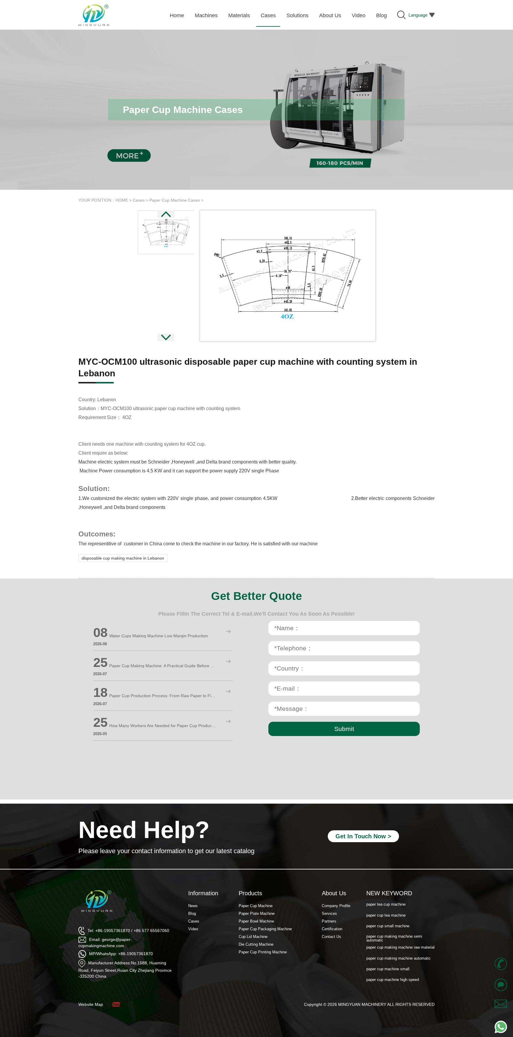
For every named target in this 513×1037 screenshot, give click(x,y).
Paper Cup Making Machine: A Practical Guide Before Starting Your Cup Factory (162, 666)
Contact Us (331, 936)
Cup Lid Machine (253, 936)
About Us (334, 893)
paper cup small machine (387, 916)
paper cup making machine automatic (398, 948)
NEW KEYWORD (389, 893)
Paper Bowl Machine (256, 921)
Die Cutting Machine (256, 944)
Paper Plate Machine (257, 913)
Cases (139, 200)
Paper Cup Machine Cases (174, 200)
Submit (344, 728)
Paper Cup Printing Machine (263, 952)
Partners (329, 921)
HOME (121, 200)
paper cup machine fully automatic (395, 981)
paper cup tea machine (386, 905)
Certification (332, 929)
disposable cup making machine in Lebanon (123, 558)
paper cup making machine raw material (400, 938)
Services (329, 913)
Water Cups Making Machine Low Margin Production (158, 636)
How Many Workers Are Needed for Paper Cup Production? (162, 726)
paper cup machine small (387, 959)
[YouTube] (115, 1004)
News (193, 906)
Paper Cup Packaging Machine (265, 929)
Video (193, 929)
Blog (192, 913)
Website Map (90, 1004)
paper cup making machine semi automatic (394, 929)
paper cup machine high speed (392, 970)
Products (250, 893)
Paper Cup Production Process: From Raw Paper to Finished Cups (162, 696)
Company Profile (336, 906)
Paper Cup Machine (256, 906)
